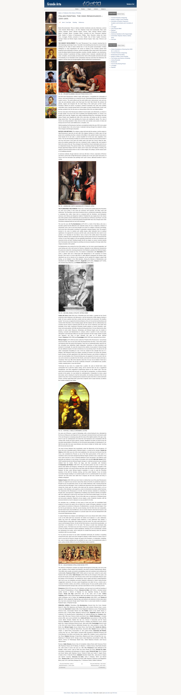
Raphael (113, 30)
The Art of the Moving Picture (118, 63)
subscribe (107, 692)
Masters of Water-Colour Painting (119, 19)
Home (77, 9)
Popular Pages (120, 13)
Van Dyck (113, 39)
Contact (86, 692)
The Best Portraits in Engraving (119, 17)
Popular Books (112, 13)
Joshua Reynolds (115, 60)
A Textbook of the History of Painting (72, 13)
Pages (89, 9)
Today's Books (112, 45)
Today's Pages (121, 45)
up (82, 663)
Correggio (113, 26)
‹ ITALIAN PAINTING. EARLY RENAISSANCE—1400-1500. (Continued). (66, 665)
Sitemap (90, 692)
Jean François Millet (116, 28)
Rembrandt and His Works (118, 54)
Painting (75, 22)
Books (83, 9)
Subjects (103, 9)
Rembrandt (114, 32)
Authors (96, 9)
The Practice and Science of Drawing (120, 58)
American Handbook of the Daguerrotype (121, 34)
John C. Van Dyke (66, 22)
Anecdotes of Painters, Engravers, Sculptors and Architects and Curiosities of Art (122, 23)
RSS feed (115, 692)
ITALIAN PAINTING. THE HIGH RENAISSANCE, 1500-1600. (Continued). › (98, 665)
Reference (81, 22)
